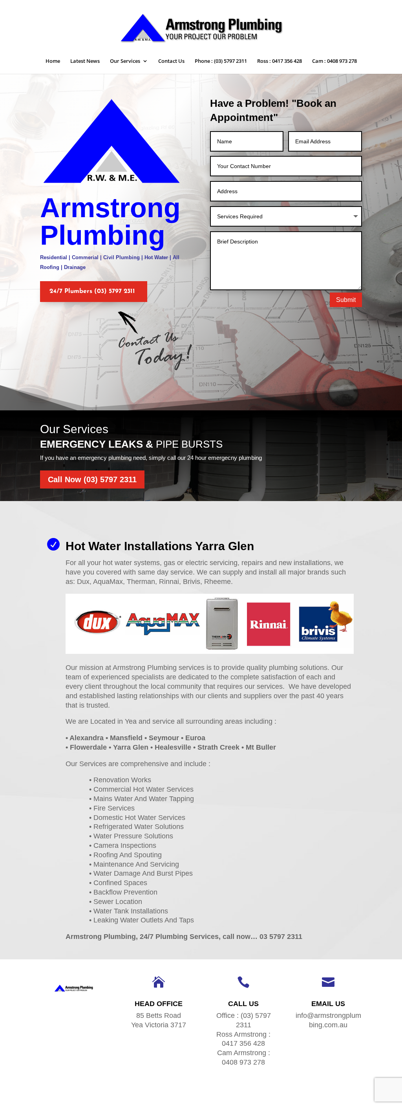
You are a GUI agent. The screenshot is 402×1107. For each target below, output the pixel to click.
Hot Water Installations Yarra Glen (160, 546)
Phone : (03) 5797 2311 (221, 61)
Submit (346, 299)
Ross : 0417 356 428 (279, 61)
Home (53, 61)
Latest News (85, 61)
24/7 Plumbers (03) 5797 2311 (92, 291)
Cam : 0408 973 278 (334, 61)
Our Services (125, 61)
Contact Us (171, 61)
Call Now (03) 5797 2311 (92, 479)
